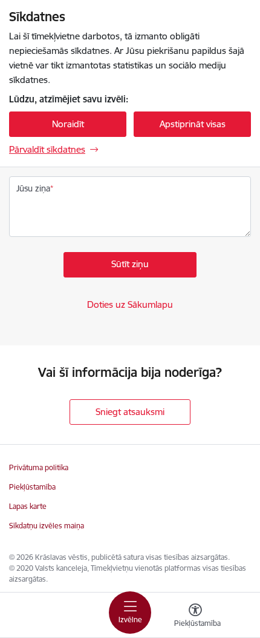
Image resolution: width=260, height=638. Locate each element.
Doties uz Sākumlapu (130, 304)
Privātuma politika (38, 467)
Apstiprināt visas (193, 124)
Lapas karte (28, 506)
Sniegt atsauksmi (130, 411)
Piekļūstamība (32, 486)
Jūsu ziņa (33, 188)
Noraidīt (68, 124)
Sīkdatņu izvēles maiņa (46, 525)
